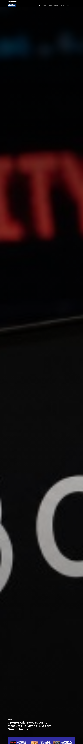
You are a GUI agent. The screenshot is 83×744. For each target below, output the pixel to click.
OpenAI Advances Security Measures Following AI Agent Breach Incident (29, 726)
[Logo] (12, 5)
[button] (74, 5)
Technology (11, 719)
